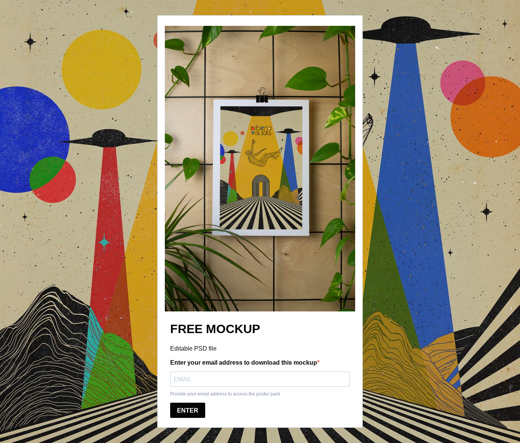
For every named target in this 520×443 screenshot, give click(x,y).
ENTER (187, 410)
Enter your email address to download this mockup (243, 362)
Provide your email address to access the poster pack (225, 394)
